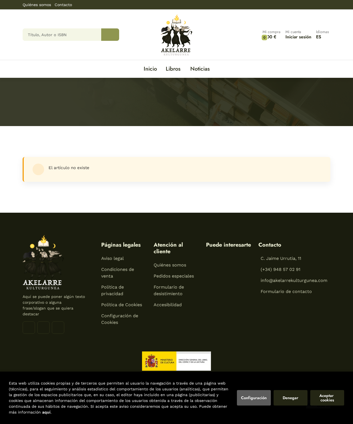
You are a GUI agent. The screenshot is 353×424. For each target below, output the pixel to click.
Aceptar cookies (327, 398)
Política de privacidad (112, 290)
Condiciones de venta (117, 273)
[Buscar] (110, 34)
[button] (271, 35)
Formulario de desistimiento (169, 290)
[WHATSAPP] (58, 327)
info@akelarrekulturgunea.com (294, 280)
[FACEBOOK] (29, 327)
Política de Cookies (121, 304)
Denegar (290, 398)
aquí (46, 412)
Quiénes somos (37, 5)
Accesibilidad (168, 304)
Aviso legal (112, 258)
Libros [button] (173, 69)
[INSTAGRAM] (43, 327)
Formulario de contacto (286, 291)
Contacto (63, 5)
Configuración (254, 398)
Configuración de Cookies (119, 319)
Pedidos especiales (174, 276)
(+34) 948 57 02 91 (280, 269)
